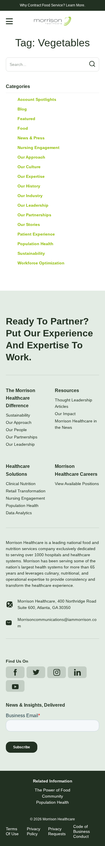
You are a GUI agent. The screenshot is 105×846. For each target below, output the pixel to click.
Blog (22, 109)
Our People (16, 429)
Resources (67, 390)
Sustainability (31, 253)
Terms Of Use (12, 831)
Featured (26, 118)
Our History (29, 186)
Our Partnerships (34, 215)
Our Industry (30, 195)
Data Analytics (19, 512)
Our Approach (31, 157)
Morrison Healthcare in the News (76, 424)
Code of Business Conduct (81, 831)
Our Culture (29, 166)
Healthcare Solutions (18, 470)
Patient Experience (36, 234)
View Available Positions (77, 483)
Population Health (35, 243)
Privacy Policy (33, 831)
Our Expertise (31, 176)
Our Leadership (33, 205)
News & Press (31, 138)
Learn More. (75, 5)
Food (23, 128)
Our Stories (29, 224)
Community (52, 796)
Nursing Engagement (39, 147)
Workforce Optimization (41, 263)
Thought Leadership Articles (73, 403)
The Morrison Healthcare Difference (20, 398)
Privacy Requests (57, 831)
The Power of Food (52, 790)
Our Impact (65, 413)
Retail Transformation (26, 491)
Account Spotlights (37, 99)
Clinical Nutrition (21, 483)
